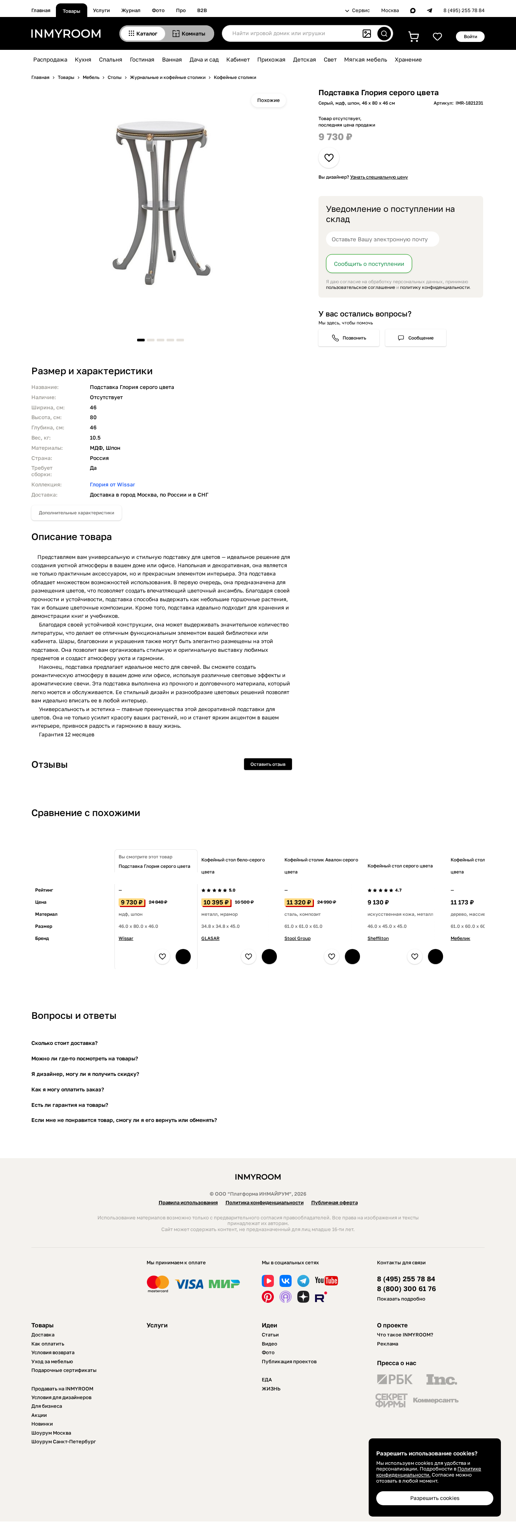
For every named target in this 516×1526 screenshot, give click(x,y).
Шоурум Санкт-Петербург (63, 1441)
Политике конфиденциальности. (428, 1472)
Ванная (172, 59)
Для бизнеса (46, 1406)
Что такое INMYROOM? (405, 1335)
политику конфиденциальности (435, 287)
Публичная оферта (334, 1202)
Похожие (268, 100)
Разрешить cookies (434, 1498)
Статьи (270, 1335)
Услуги (101, 10)
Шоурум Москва (51, 1433)
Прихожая (271, 59)
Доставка (42, 1335)
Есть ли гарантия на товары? (69, 1105)
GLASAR (210, 938)
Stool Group (297, 938)
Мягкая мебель (365, 59)
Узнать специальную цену (379, 177)
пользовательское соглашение (360, 287)
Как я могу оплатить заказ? (67, 1089)
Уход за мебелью (52, 1361)
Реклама (387, 1344)
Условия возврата (52, 1352)
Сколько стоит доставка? (64, 1043)
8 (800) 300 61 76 (406, 1289)
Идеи (269, 1325)
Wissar (126, 938)
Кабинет (238, 59)
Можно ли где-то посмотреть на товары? (84, 1058)
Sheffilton (378, 938)
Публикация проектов (289, 1361)
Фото (158, 10)
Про (181, 10)
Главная (40, 10)
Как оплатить (47, 1344)
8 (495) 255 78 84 (464, 10)
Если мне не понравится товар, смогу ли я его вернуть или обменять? (124, 1120)
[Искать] (384, 33)
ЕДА (267, 1379)
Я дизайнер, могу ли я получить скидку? (85, 1074)
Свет (330, 59)
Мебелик (460, 938)
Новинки (42, 1424)
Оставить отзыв (268, 764)
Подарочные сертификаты (64, 1370)
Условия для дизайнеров (61, 1397)
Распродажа (50, 59)
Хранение (408, 59)
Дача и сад (204, 59)
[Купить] (183, 956)
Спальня (110, 59)
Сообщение (421, 338)
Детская (304, 59)
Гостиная (142, 59)
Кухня (83, 59)
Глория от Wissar (112, 484)
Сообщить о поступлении (369, 263)
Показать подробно (401, 1299)
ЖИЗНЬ (271, 1389)
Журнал (131, 10)
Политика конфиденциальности (265, 1202)
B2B (202, 10)
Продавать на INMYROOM (62, 1389)
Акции (39, 1415)
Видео (269, 1344)
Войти (470, 36)
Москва (390, 10)
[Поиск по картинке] (367, 33)
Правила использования (188, 1202)
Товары (71, 11)
